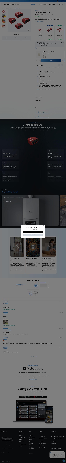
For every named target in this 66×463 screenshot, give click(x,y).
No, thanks (33, 235)
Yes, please (33, 232)
